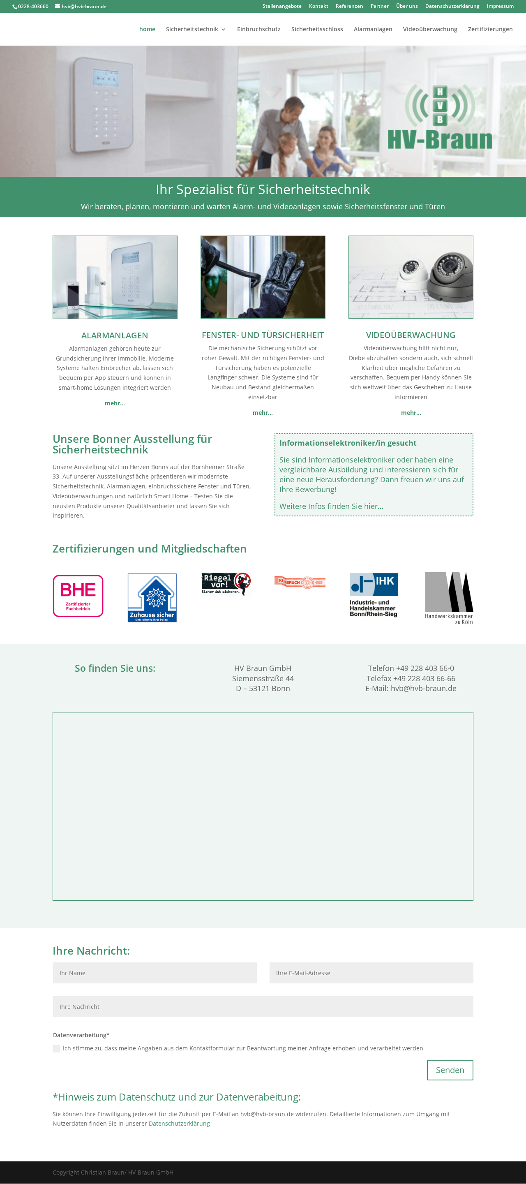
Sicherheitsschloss (317, 29)
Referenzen (349, 6)
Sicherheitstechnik (192, 29)
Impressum (500, 6)
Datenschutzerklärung (452, 6)
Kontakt (318, 6)
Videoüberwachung (430, 29)
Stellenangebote (282, 6)
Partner (380, 6)
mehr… (263, 412)
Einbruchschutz (259, 29)
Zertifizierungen (490, 29)
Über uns (407, 6)
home (147, 29)
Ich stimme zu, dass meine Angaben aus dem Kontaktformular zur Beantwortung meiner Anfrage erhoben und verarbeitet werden (243, 1048)
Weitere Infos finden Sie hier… (331, 506)
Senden (450, 1069)
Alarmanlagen (373, 29)
